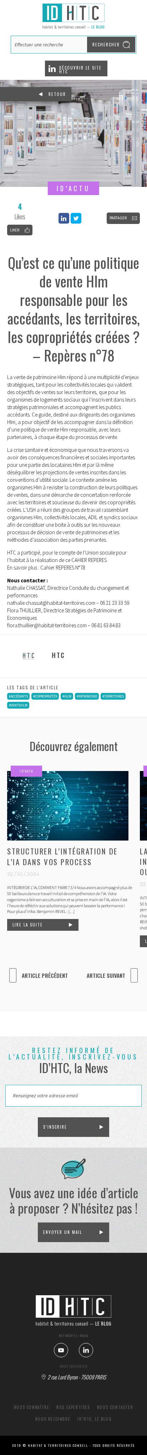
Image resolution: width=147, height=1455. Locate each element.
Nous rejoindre (52, 1419)
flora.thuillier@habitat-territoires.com (47, 625)
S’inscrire (55, 1127)
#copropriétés (45, 696)
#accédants (18, 696)
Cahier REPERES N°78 (62, 567)
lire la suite (27, 925)
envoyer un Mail (62, 1232)
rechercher (106, 44)
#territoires (113, 696)
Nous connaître (31, 1407)
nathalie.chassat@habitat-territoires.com (51, 602)
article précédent (45, 975)
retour (57, 94)
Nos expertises (73, 1407)
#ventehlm (18, 705)
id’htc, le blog (94, 1419)
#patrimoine (87, 696)
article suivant (106, 975)
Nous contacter (115, 1407)
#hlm (66, 696)
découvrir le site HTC (80, 70)
